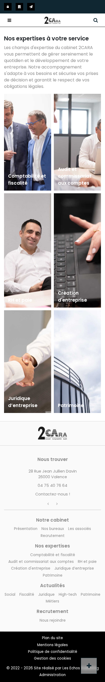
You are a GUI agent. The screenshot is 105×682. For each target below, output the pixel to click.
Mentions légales (52, 644)
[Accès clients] (8, 7)
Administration (52, 674)
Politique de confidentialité (52, 651)
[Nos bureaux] (19, 7)
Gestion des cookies (52, 658)
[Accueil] (52, 429)
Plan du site (52, 637)
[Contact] (31, 7)
